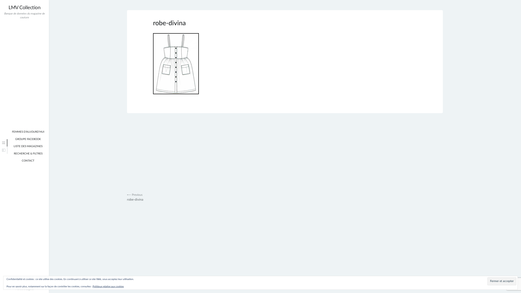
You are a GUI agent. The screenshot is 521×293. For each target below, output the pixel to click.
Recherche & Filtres (28, 153)
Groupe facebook (28, 139)
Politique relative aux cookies (108, 286)
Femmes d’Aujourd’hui (28, 132)
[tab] (3, 142)
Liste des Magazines (28, 146)
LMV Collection (24, 7)
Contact (28, 161)
